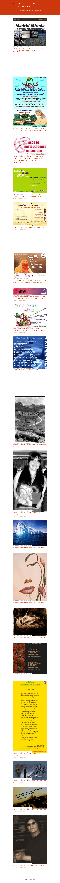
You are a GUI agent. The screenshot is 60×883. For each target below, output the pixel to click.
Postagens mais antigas (41, 872)
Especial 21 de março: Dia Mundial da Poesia (29, 445)
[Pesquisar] (46, 3)
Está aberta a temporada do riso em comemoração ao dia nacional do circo (28, 330)
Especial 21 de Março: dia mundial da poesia (29, 547)
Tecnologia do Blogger (31, 879)
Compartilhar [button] (15, 53)
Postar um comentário (22, 53)
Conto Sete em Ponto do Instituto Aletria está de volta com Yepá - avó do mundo (29, 281)
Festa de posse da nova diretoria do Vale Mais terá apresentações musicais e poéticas (30, 129)
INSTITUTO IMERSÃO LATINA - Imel (27, 5)
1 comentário (21, 164)
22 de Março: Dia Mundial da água (26, 370)
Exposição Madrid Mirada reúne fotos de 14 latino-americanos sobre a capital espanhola (29, 50)
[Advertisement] (30, 65)
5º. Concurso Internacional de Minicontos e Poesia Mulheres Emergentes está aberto (29, 298)
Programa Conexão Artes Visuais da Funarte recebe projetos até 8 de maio (27, 195)
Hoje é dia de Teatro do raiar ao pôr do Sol (29, 227)
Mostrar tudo (42, 19)
